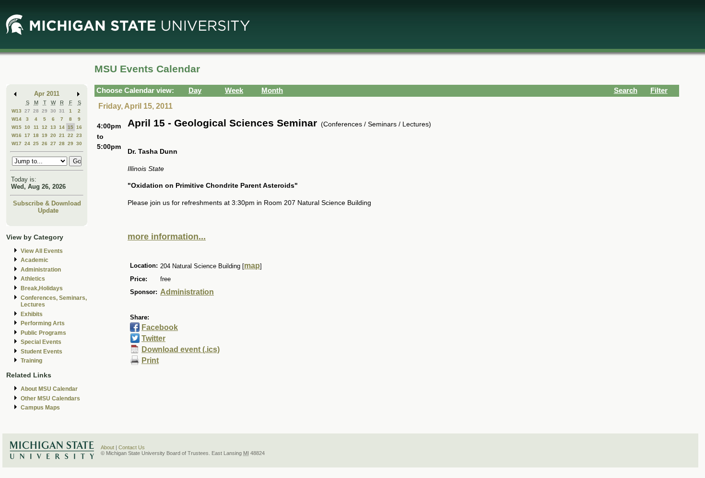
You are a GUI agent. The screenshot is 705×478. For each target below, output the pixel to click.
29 (44, 111)
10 (27, 127)
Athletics (33, 278)
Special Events (41, 342)
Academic (34, 260)
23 (79, 135)
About (107, 447)
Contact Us (131, 447)
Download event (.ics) (180, 349)
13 (53, 127)
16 (79, 127)
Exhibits (32, 314)
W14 (17, 119)
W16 (17, 135)
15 (70, 127)
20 (53, 135)
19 (44, 135)
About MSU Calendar (49, 389)
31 (62, 111)
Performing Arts (43, 323)
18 (36, 135)
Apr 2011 (46, 93)
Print (150, 360)
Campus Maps (40, 407)
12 (44, 127)
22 (70, 135)
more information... (167, 236)
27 (27, 111)
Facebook (159, 327)
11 (36, 127)
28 (36, 111)
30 (53, 111)
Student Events (41, 351)
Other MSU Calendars (50, 398)
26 (44, 143)
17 (27, 135)
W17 (17, 143)
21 (62, 135)
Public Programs (43, 333)
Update (48, 210)
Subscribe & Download (47, 203)
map (252, 266)
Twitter (153, 338)
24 (27, 143)
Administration (41, 269)
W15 (17, 127)
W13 (17, 111)
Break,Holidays (42, 288)
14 (62, 127)
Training (31, 360)
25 (36, 143)
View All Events (42, 251)
